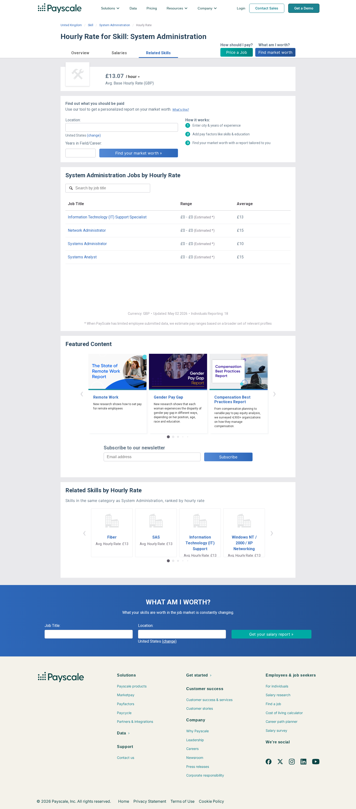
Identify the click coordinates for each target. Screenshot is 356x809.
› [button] (274, 393)
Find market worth (275, 52)
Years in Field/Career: (83, 143)
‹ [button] (81, 393)
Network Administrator (87, 230)
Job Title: (52, 625)
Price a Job (236, 52)
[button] (80, 52)
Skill (90, 25)
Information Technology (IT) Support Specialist (107, 217)
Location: (73, 120)
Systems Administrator (87, 243)
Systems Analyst (82, 257)
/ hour (131, 77)
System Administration (114, 25)
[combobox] (121, 127)
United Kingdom (71, 25)
